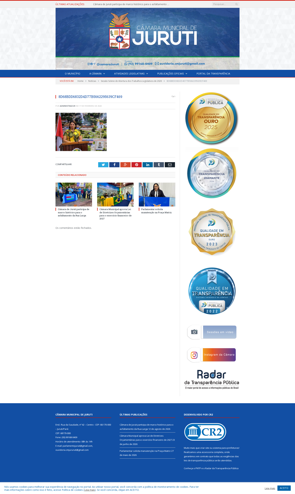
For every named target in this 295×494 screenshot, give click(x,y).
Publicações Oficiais (170, 73)
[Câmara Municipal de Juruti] (147, 38)
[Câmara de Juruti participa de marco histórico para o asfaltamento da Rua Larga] (73, 194)
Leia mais (89, 489)
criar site (204, 447)
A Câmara (95, 73)
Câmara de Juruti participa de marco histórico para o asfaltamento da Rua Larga (73, 212)
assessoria (207, 452)
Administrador (67, 106)
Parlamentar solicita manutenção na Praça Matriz (156, 211)
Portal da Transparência (213, 73)
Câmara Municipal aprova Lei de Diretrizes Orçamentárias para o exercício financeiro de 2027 (132, 4)
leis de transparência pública (199, 460)
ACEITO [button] (284, 488)
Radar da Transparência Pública (221, 468)
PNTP (198, 468)
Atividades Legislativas (129, 73)
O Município (72, 73)
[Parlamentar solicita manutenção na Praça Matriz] (157, 194)
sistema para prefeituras (226, 447)
